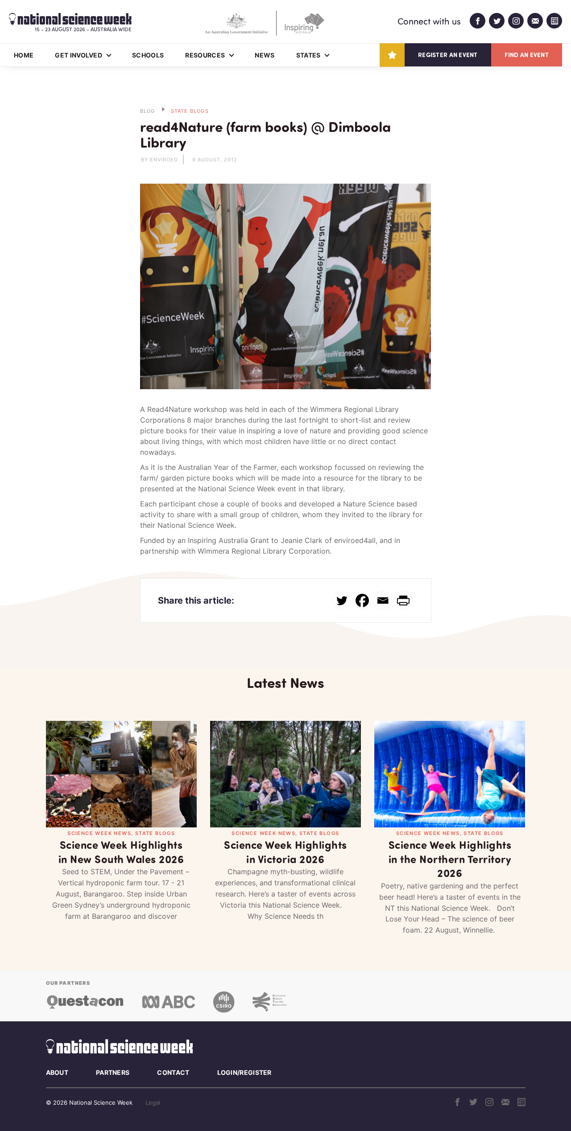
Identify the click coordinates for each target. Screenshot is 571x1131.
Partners (112, 1072)
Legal (152, 1102)
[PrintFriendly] (403, 600)
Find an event (527, 54)
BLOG (147, 111)
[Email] (382, 600)
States (308, 55)
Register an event (447, 54)
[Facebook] (362, 600)
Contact (173, 1072)
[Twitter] (341, 600)
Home (23, 55)
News (264, 55)
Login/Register (244, 1072)
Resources (205, 55)
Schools (148, 55)
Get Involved (78, 55)
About (57, 1072)
